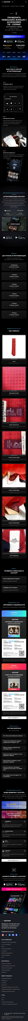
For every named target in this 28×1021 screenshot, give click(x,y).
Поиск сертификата (13, 717)
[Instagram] (3, 935)
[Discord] (13, 935)
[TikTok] (6, 935)
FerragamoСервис (14, 6)
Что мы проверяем (5, 6)
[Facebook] (16, 935)
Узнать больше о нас (13, 860)
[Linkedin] (9, 935)
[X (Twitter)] (19, 935)
